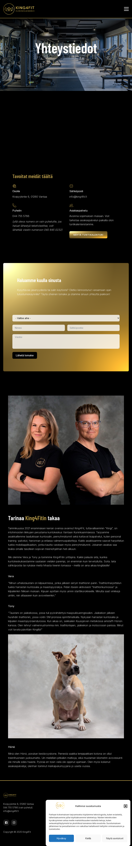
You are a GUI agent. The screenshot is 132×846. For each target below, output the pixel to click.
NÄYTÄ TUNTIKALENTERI (88, 234)
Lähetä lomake (25, 355)
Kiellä (88, 838)
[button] (125, 806)
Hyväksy (61, 838)
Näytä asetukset (114, 838)
